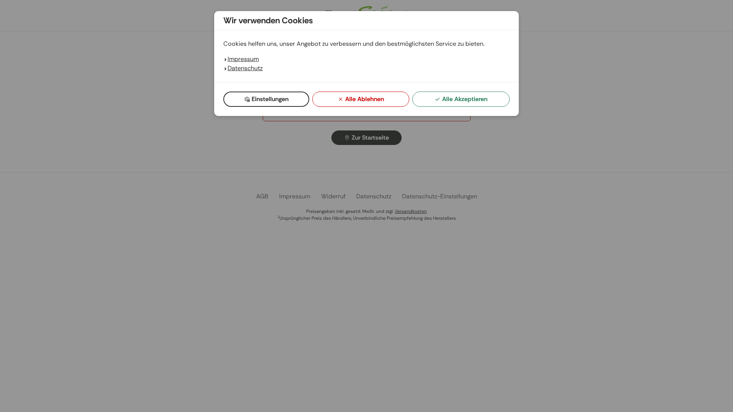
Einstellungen (270, 99)
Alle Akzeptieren (465, 99)
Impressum (243, 59)
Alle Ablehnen (364, 99)
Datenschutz (245, 68)
